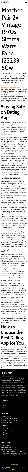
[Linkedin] (15, 458)
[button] (26, 3)
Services (4, 426)
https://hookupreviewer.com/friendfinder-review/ (13, 87)
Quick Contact (6, 442)
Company (4, 401)
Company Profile (14, 464)
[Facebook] (12, 458)
